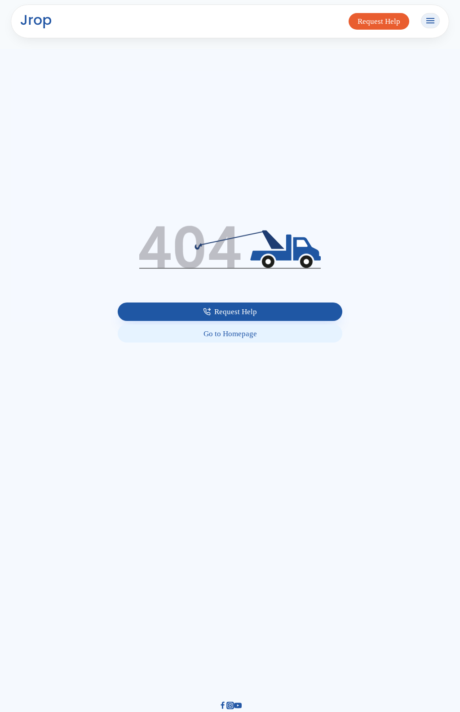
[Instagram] (230, 706)
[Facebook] (222, 706)
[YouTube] (238, 706)
